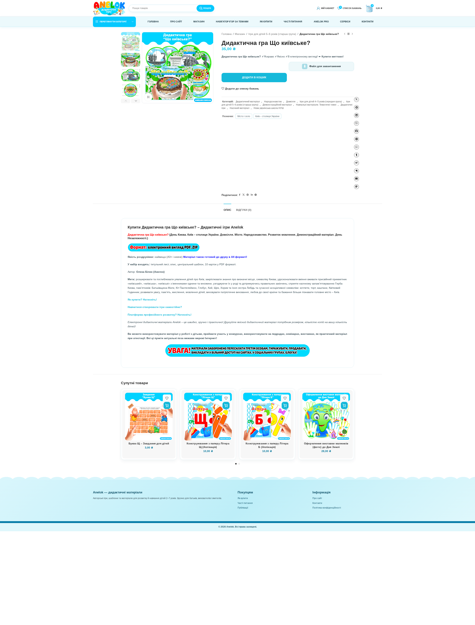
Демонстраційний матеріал (277, 104)
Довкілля (290, 101)
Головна (227, 34)
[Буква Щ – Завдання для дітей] (149, 416)
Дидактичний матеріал (248, 101)
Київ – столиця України (267, 116)
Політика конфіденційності (326, 507)
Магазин (240, 34)
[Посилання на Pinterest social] (248, 195)
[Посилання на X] (244, 195)
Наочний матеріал (239, 108)
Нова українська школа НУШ (269, 108)
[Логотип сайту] (109, 8)
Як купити (243, 498)
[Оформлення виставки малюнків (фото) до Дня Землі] (326, 416)
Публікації (243, 507)
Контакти (317, 503)
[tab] (227, 208)
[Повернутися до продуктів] (348, 34)
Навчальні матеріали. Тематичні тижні (316, 104)
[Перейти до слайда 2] (239, 464)
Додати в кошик (254, 77)
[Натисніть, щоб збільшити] (148, 97)
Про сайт (317, 498)
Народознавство (273, 101)
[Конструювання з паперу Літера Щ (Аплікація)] (208, 416)
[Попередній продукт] (344, 34)
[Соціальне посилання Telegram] (256, 195)
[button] (125, 101)
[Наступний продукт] (352, 34)
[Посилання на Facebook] (240, 195)
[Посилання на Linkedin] (252, 195)
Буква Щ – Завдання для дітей (149, 443)
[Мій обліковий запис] (325, 8)
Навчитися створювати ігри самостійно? (155, 307)
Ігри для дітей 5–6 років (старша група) (272, 34)
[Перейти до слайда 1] (236, 464)
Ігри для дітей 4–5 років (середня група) (321, 101)
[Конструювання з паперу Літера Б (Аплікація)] (267, 416)
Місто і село (243, 116)
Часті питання (245, 503)
